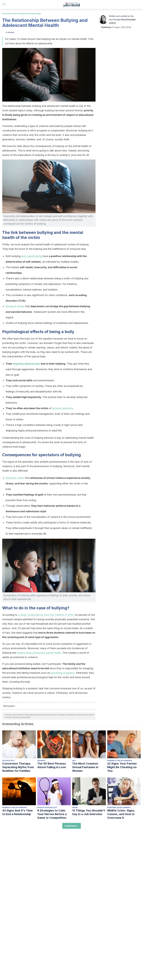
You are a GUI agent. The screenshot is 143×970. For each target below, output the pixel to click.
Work (75, 807)
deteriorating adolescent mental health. (39, 652)
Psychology (8, 761)
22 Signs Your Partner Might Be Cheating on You (122, 767)
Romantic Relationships (119, 761)
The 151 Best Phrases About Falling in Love (51, 765)
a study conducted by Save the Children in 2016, (46, 614)
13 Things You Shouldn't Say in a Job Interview (88, 812)
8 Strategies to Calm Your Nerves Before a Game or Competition (52, 814)
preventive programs (62, 672)
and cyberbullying (31, 256)
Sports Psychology (47, 807)
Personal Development (119, 807)
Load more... (71, 825)
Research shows (15, 306)
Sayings (41, 761)
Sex (74, 761)
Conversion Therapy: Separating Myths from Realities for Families (18, 767)
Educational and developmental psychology (21, 14)
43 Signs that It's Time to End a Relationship (17, 812)
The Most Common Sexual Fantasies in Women (85, 767)
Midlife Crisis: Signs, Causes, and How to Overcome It (121, 814)
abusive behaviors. (63, 408)
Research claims (15, 477)
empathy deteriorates (26, 363)
